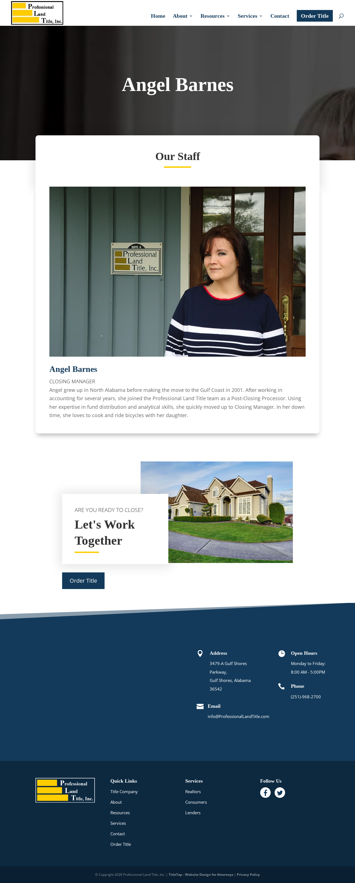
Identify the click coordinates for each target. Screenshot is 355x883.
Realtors (193, 791)
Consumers (196, 802)
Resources (213, 16)
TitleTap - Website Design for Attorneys (201, 874)
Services (247, 16)
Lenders (193, 812)
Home (158, 16)
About (180, 16)
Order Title (315, 16)
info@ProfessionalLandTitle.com (238, 716)
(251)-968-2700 (306, 696)
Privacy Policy (248, 874)
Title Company (124, 791)
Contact (279, 16)
